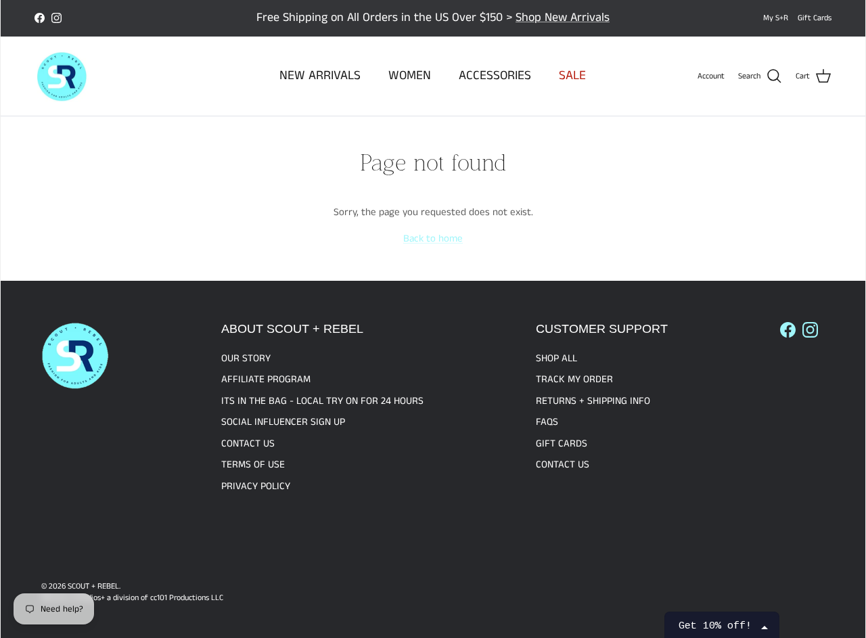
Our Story (246, 358)
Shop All (556, 358)
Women (409, 75)
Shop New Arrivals (563, 17)
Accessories (495, 75)
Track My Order (574, 379)
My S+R (775, 18)
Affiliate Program (266, 379)
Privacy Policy (255, 486)
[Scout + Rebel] (62, 76)
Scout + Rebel (93, 586)
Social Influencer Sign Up (283, 422)
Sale (572, 75)
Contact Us (248, 443)
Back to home (433, 238)
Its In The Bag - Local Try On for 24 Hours (322, 401)
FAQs (547, 422)
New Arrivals (320, 75)
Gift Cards (814, 18)
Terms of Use (253, 464)
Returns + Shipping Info (593, 401)
